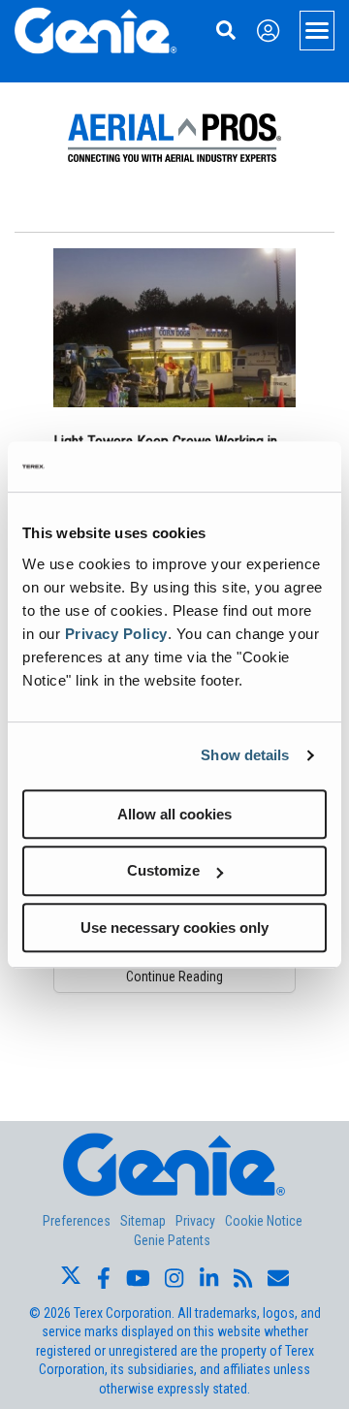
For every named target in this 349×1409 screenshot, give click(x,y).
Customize (163, 870)
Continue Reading (174, 976)
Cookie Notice (263, 1221)
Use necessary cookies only (174, 927)
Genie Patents (172, 1240)
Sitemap (143, 1221)
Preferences (77, 1221)
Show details (245, 755)
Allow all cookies (174, 814)
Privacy (195, 1221)
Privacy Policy (116, 633)
